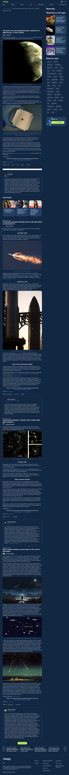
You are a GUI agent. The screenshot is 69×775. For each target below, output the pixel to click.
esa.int (9, 156)
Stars (54, 100)
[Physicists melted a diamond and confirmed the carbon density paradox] (50, 50)
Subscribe (59, 122)
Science (22, 4)
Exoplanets (59, 70)
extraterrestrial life (51, 73)
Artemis (49, 61)
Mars (48, 82)
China (56, 67)
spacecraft (49, 97)
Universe (55, 109)
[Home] (5, 1)
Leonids (30, 557)
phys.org (10, 508)
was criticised (36, 357)
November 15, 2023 (16, 375)
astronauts (50, 64)
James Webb (5, 149)
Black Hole (49, 67)
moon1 (60, 82)
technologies (50, 106)
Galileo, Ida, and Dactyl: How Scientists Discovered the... (60, 29)
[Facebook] (9, 524)
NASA (48, 85)
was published (19, 353)
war (48, 112)
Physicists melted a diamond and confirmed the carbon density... (60, 50)
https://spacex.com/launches (20, 373)
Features (51, 4)
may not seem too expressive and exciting (24, 37)
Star (62, 97)
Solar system (18, 704)
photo (57, 88)
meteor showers (16, 696)
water (53, 112)
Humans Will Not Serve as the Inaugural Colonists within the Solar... (60, 19)
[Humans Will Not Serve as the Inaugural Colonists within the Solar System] (50, 19)
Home (4, 8)
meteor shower (10, 704)
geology (49, 76)
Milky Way (54, 82)
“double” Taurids (14, 557)
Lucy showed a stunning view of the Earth (22, 153)
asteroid (55, 61)
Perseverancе (50, 88)
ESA (53, 70)
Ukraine (49, 109)
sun (48, 103)
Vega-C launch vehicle (12, 102)
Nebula (54, 85)
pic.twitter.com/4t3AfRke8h (32, 373)
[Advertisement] (22, 21)
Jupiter (61, 79)
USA (61, 109)
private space (9, 394)
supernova (54, 103)
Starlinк (49, 100)
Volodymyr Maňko (10, 553)
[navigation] (63, 1)
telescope (58, 106)
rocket (57, 91)
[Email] (7, 176)
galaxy (60, 73)
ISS (48, 79)
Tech (31, 4)
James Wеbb (54, 79)
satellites (49, 94)
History (55, 76)
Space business (62, 4)
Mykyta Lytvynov (10, 226)
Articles (12, 4)
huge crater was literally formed (26, 274)
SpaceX (16, 394)
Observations (41, 4)
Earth (48, 70)
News (4, 4)
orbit (59, 85)
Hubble (61, 76)
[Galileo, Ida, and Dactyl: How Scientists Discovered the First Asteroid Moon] (50, 30)
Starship (22, 394)
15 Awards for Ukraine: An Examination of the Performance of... (60, 40)
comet (61, 67)
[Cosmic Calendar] (62, 1)
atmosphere (58, 64)
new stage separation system (9, 278)
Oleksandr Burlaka (10, 424)
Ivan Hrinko (10, 174)
